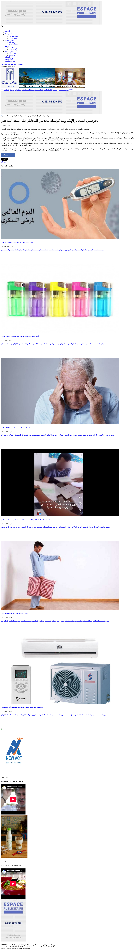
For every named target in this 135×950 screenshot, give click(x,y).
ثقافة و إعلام (9, 51)
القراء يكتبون (9, 59)
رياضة (7, 46)
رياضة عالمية (13, 48)
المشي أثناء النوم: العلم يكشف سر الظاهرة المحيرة (14, 613)
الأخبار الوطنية (13, 38)
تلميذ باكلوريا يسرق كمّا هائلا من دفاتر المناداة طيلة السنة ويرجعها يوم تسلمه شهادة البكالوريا (25, 519)
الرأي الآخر (12, 53)
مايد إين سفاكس (10, 61)
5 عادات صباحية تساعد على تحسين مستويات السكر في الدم (17, 242)
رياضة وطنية (13, 49)
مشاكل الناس (13, 44)
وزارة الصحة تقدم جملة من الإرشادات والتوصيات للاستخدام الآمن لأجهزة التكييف (22, 707)
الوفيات (7, 57)
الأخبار (7, 34)
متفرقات (12, 42)
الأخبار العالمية (13, 36)
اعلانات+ (30, 90)
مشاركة (5, 155)
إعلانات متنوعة (37, 90)
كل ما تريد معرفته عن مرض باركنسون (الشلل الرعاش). (15, 427)
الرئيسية (7, 31)
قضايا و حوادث (9, 40)
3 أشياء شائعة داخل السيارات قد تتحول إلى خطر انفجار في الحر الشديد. (20, 336)
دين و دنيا (12, 55)
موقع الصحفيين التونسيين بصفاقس (12, 64)
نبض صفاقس (9, 33)
